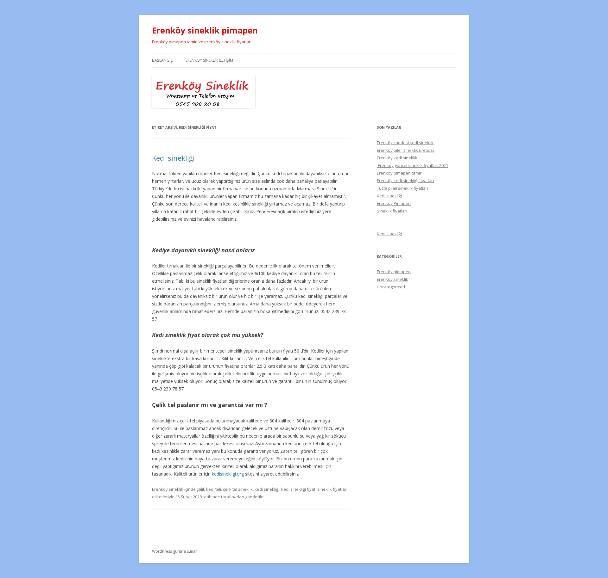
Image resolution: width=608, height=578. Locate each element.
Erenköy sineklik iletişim (209, 60)
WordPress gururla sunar (174, 551)
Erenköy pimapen (394, 271)
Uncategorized (391, 287)
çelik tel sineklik (238, 489)
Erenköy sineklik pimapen (205, 30)
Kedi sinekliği (173, 158)
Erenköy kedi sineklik (397, 158)
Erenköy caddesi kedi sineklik (405, 142)
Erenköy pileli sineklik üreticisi (405, 150)
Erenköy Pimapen (394, 203)
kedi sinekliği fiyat (298, 489)
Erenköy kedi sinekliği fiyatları (405, 180)
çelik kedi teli (209, 489)
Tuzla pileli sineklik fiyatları (402, 188)
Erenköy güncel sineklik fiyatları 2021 (412, 165)
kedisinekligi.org (228, 474)
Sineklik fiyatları (392, 211)
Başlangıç (162, 60)
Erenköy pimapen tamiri (399, 173)
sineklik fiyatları (332, 489)
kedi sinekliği (267, 489)
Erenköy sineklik (167, 489)
